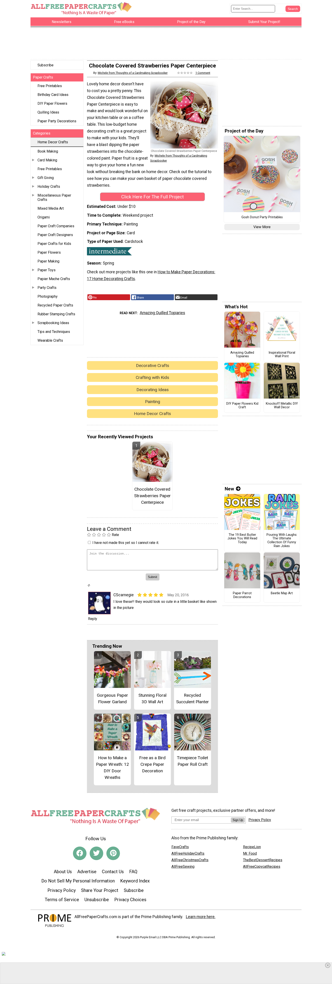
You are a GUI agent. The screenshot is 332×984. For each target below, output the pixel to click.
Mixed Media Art (50, 208)
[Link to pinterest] (113, 853)
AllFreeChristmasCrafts (189, 860)
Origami (43, 217)
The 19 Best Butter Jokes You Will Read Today (242, 538)
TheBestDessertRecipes (262, 860)
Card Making (47, 160)
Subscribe (45, 65)
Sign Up (238, 820)
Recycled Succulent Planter (192, 698)
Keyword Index (135, 881)
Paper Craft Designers (55, 235)
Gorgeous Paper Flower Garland (112, 698)
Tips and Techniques (53, 332)
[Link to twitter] (96, 853)
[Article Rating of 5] (185, 72)
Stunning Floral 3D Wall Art (152, 698)
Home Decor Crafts (52, 142)
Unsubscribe (96, 899)
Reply (92, 619)
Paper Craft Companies (55, 226)
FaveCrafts (180, 847)
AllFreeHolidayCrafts (187, 853)
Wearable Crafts (50, 340)
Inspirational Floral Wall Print (282, 354)
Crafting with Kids (152, 377)
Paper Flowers (49, 252)
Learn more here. (200, 916)
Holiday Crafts (48, 186)
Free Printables (49, 86)
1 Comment (202, 72)
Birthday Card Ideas (52, 95)
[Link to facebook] (80, 853)
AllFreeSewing (182, 866)
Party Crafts (46, 287)
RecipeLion (252, 847)
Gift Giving (45, 178)
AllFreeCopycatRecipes (261, 866)
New (229, 489)
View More (262, 227)
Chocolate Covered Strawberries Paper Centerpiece (152, 496)
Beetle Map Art (282, 593)
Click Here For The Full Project (152, 197)
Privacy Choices (130, 899)
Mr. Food (250, 853)
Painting (152, 401)
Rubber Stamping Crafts (56, 314)
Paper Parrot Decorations (242, 595)
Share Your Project (99, 890)
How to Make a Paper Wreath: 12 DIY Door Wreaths (112, 767)
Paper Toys (46, 270)
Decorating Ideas (152, 389)
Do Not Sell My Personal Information (78, 881)
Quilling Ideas (48, 112)
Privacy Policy (61, 890)
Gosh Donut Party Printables (262, 217)
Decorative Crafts (152, 365)
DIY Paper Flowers (52, 103)
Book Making (47, 151)
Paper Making (48, 261)
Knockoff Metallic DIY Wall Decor (282, 405)
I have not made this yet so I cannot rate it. (125, 543)
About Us (63, 871)
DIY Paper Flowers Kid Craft (242, 405)
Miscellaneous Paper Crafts (54, 197)
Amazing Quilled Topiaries (162, 313)
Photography (47, 296)
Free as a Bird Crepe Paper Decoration (152, 764)
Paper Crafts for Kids (54, 243)
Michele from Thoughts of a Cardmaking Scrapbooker (133, 72)
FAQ (133, 871)
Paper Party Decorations (56, 121)
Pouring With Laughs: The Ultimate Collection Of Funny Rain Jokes (282, 540)
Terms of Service (62, 899)
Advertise (86, 871)
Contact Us (113, 871)
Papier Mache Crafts (53, 279)
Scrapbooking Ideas (53, 323)
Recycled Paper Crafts (55, 305)
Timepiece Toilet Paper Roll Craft (192, 761)
